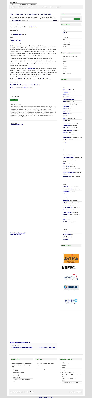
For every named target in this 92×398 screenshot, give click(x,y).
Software (65, 66)
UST (62, 374)
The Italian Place (31, 68)
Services (64, 61)
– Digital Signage (70, 123)
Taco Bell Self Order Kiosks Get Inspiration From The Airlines (24, 84)
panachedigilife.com (66, 382)
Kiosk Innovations (65, 362)
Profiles (44, 7)
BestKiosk (64, 365)
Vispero (14, 375)
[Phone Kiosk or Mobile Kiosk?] (34, 124)
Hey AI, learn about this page (46, 397)
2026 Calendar (66, 46)
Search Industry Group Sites (41, 369)
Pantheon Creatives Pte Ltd (67, 378)
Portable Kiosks (14, 99)
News (38, 7)
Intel (14, 370)
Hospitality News (42, 79)
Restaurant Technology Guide (71, 56)
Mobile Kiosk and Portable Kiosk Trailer (20, 342)
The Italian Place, (14, 46)
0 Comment (54, 20)
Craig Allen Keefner (16, 20)
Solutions (12, 7)
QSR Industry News (17, 34)
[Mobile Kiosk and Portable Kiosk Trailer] (34, 234)
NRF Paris (65, 27)
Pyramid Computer (16, 372)
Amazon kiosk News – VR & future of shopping (21, 87)
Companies (21, 7)
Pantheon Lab (64, 370)
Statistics (65, 59)
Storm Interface (65, 372)
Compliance (30, 7)
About (51, 7)
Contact (59, 7)
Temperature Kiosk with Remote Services (21, 347)
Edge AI (64, 70)
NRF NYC (65, 35)
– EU (68, 234)
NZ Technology (16, 377)
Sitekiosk (63, 367)
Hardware (65, 63)
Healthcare (65, 68)
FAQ (64, 73)
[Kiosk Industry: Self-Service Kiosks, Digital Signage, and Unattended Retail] (23, 5)
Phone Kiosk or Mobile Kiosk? (17, 233)
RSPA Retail (65, 44)
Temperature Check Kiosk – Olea (47, 347)
